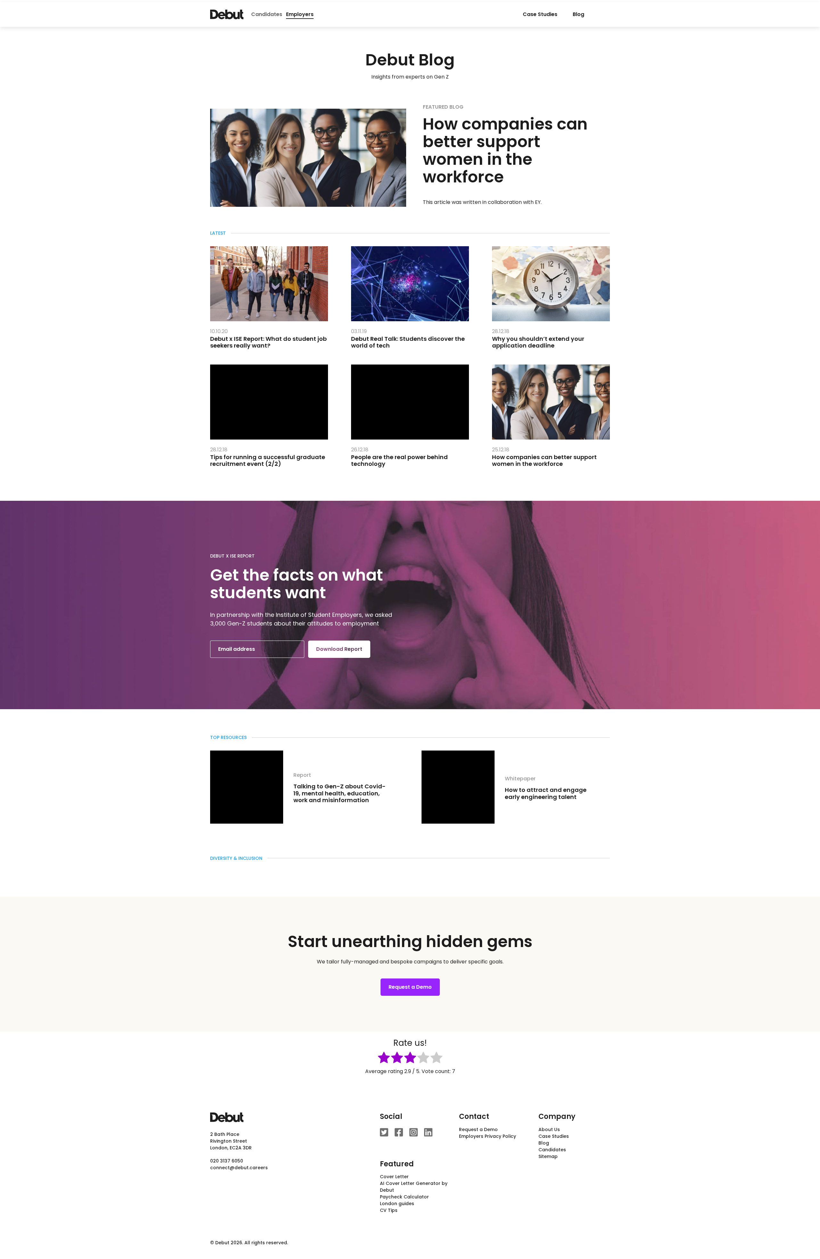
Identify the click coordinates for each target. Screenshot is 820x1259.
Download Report (339, 649)
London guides (397, 1203)
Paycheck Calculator (404, 1197)
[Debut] (226, 14)
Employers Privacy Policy (487, 1136)
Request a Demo (410, 987)
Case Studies (540, 14)
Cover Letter (394, 1176)
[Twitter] (384, 1132)
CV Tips (389, 1210)
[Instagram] (413, 1132)
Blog (578, 14)
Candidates (266, 14)
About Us (549, 1129)
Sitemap (548, 1156)
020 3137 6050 (226, 1161)
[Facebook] (399, 1132)
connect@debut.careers (239, 1167)
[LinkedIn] (428, 1132)
